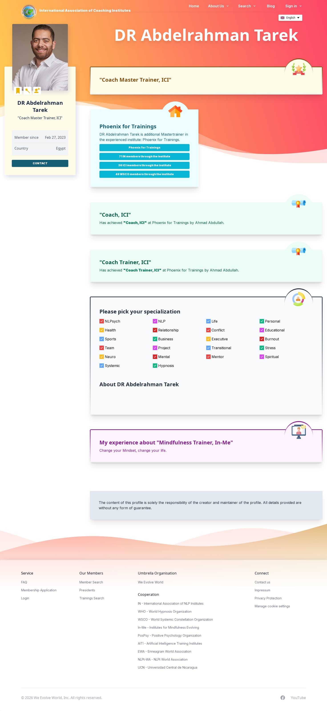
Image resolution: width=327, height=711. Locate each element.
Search (245, 6)
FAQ (24, 582)
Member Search (91, 582)
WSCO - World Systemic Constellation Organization (175, 619)
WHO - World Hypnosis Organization (165, 611)
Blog (271, 6)
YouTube (298, 697)
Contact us (262, 582)
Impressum (262, 590)
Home (194, 6)
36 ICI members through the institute (144, 165)
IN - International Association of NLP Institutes (171, 603)
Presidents (87, 590)
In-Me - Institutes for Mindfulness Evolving (168, 627)
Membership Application (39, 590)
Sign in (291, 6)
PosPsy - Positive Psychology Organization (169, 635)
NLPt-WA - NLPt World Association (163, 659)
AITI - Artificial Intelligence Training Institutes (170, 643)
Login (25, 598)
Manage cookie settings (272, 606)
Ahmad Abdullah (209, 222)
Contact (40, 163)
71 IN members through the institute (144, 156)
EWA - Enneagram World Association (164, 651)
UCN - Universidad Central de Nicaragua (167, 667)
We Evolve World (150, 582)
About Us (216, 6)
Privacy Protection (268, 598)
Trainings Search (91, 598)
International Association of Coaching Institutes (85, 10)
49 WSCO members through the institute (144, 174)
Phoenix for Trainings (161, 139)
